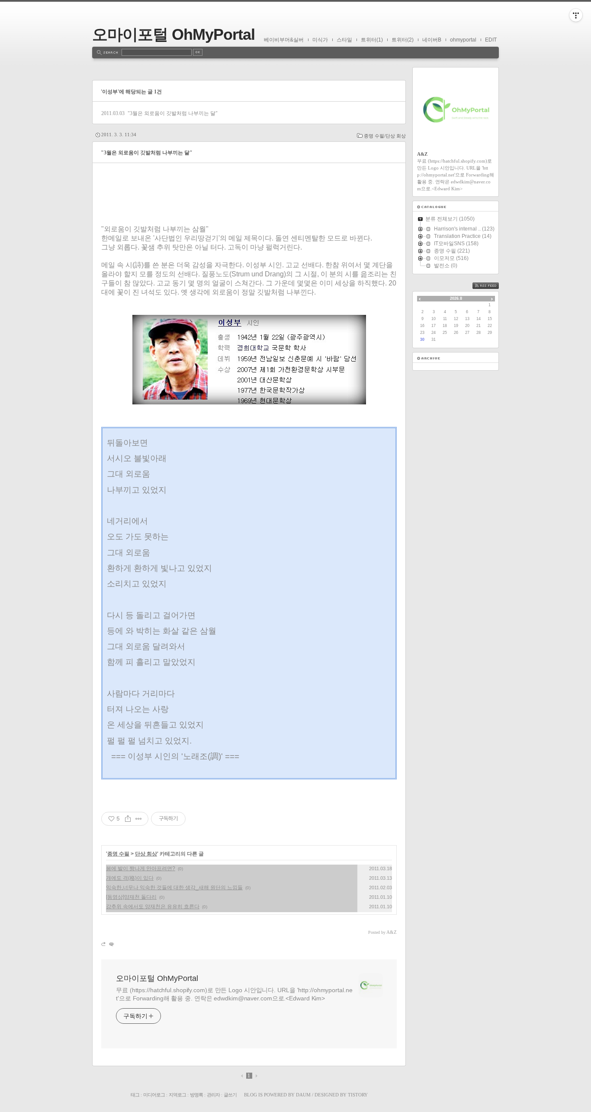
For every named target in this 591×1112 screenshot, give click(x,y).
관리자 (213, 1094)
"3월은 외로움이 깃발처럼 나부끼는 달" (173, 113)
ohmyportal (463, 40)
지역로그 (177, 1094)
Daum (303, 1094)
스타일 (344, 40)
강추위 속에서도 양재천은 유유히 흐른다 (152, 907)
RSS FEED (492, 285)
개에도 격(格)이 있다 (130, 878)
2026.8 (456, 298)
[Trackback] (104, 944)
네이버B (431, 40)
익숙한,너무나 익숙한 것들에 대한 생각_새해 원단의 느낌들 (174, 887)
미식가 (320, 40)
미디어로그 (154, 1094)
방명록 (196, 1094)
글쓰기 (230, 1094)
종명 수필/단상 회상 (385, 135)
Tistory (358, 1094)
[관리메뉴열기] (575, 15)
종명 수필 (118, 854)
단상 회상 (146, 854)
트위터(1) (372, 40)
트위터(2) (403, 40)
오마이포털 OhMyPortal (173, 34)
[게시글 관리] (138, 818)
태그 (135, 1094)
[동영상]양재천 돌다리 (131, 897)
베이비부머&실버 (284, 40)
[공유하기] (127, 818)
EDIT (491, 40)
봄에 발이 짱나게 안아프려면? (140, 868)
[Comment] (111, 944)
